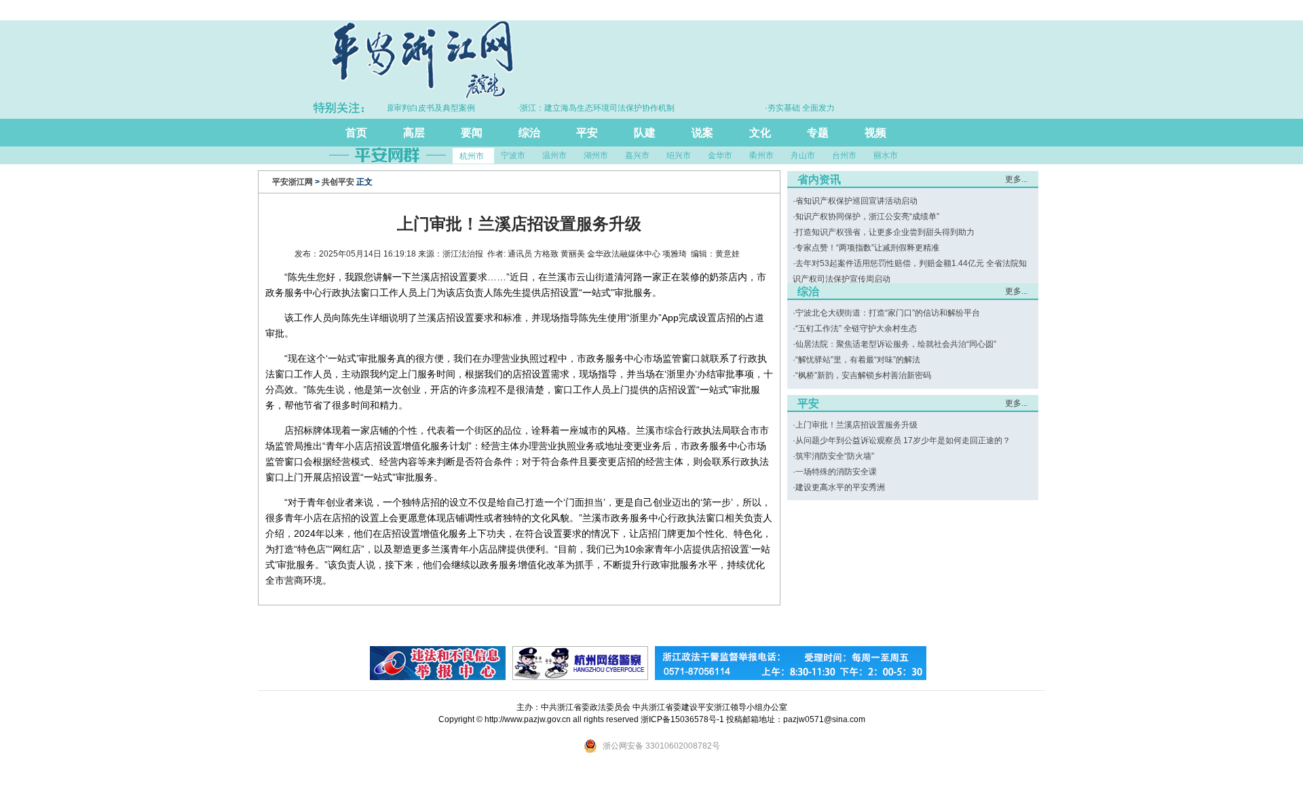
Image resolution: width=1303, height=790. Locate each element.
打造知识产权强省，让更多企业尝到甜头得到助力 (885, 232)
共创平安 (338, 182)
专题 (818, 132)
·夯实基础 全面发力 (785, 108)
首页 (356, 132)
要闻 (472, 132)
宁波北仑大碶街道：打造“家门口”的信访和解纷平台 (887, 313)
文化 (760, 132)
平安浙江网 (292, 182)
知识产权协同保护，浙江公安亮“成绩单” (867, 216)
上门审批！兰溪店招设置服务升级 (856, 425)
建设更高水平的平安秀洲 (840, 487)
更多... (1016, 179)
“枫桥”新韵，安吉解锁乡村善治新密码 (863, 375)
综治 (529, 132)
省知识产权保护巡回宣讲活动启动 (856, 201)
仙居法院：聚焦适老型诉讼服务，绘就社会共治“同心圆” (895, 344)
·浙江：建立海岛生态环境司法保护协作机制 (581, 108)
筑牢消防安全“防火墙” (834, 456)
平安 (587, 132)
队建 (645, 132)
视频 (875, 132)
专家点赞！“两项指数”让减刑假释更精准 (867, 247)
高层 (414, 132)
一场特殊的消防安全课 (836, 471)
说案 (702, 132)
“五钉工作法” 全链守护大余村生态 (856, 328)
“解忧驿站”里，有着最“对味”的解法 (857, 359)
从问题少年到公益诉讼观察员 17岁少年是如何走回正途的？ (903, 440)
